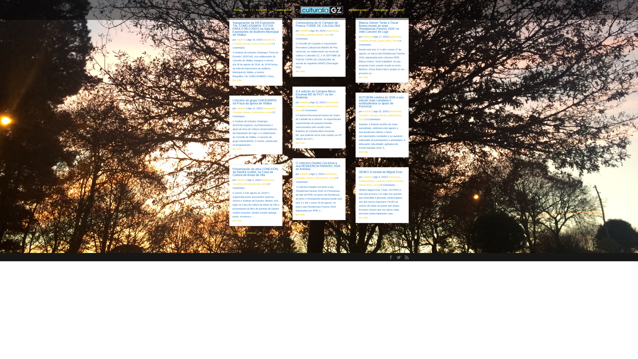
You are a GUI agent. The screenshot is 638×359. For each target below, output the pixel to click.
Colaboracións (283, 10)
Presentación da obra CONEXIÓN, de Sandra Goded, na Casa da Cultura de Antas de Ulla (255, 172)
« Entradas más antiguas (242, 233)
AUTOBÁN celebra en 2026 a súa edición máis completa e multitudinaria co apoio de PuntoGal (381, 102)
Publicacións (380, 10)
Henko (389, 181)
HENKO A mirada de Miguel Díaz (380, 172)
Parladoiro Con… (359, 10)
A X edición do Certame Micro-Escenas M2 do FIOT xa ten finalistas (316, 94)
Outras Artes (258, 43)
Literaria (247, 184)
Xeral (269, 43)
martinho (241, 39)
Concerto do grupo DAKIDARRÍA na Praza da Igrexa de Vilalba (254, 102)
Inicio (237, 10)
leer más (237, 80)
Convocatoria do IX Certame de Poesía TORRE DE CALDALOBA (318, 24)
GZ (247, 10)
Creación (261, 10)
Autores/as (269, 39)
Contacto (398, 10)
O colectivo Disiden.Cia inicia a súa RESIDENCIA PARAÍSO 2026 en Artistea (318, 166)
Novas (246, 43)
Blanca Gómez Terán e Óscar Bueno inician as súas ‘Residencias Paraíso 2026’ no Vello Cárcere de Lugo (379, 27)
